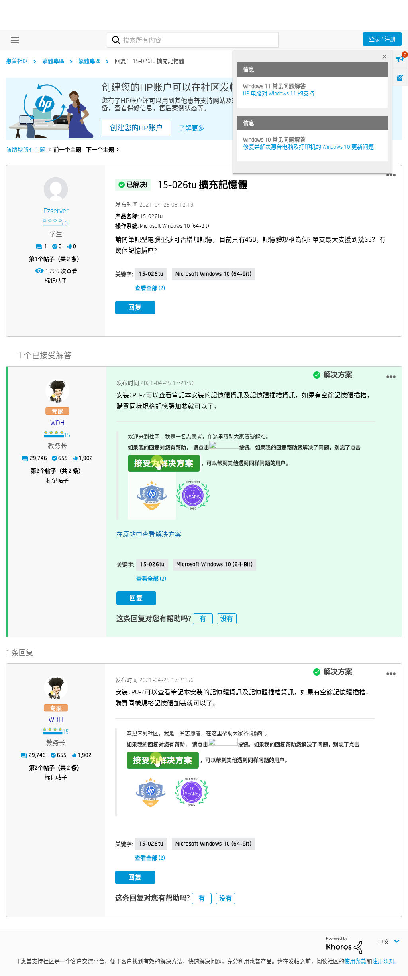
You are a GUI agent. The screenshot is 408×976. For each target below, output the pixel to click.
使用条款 (355, 961)
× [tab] (384, 56)
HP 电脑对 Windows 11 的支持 (278, 93)
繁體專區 (53, 61)
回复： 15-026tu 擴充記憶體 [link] (149, 61)
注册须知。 (386, 961)
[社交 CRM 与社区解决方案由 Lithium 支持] (344, 944)
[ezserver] (56, 189)
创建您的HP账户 (136, 128)
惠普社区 (17, 61)
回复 (135, 307)
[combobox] (193, 40)
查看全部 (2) (150, 288)
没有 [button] (226, 618)
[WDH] (57, 391)
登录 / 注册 (382, 39)
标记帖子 (56, 280)
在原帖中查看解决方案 (148, 534)
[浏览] (13, 40)
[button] (391, 175)
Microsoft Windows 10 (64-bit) (213, 273)
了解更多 (191, 128)
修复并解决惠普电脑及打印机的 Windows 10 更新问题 (308, 146)
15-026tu (151, 273)
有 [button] (203, 618)
